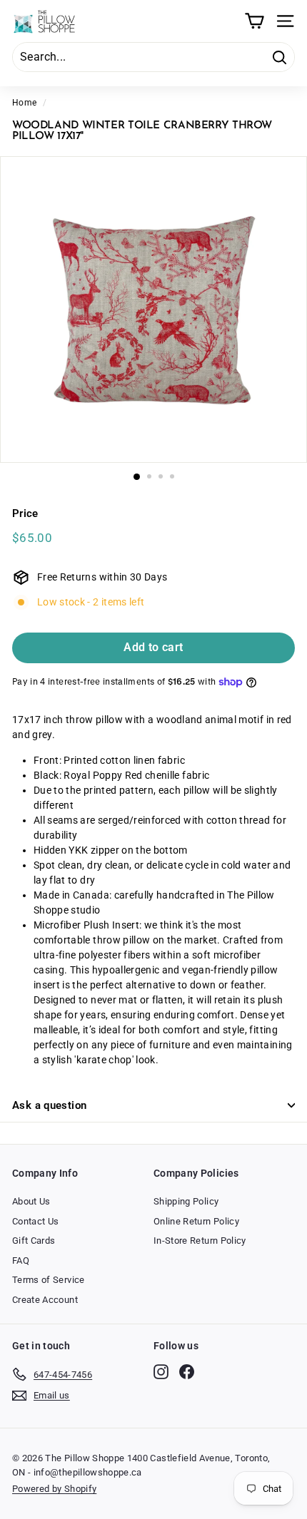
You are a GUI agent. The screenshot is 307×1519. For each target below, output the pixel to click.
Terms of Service (48, 1279)
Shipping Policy (186, 1201)
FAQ (20, 1260)
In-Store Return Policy (200, 1240)
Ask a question (49, 1105)
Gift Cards (34, 1240)
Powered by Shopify (54, 1488)
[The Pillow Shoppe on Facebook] (186, 1371)
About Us (31, 1201)
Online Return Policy (196, 1221)
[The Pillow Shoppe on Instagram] (161, 1371)
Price (25, 513)
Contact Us (35, 1221)
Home (24, 103)
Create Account (45, 1299)
